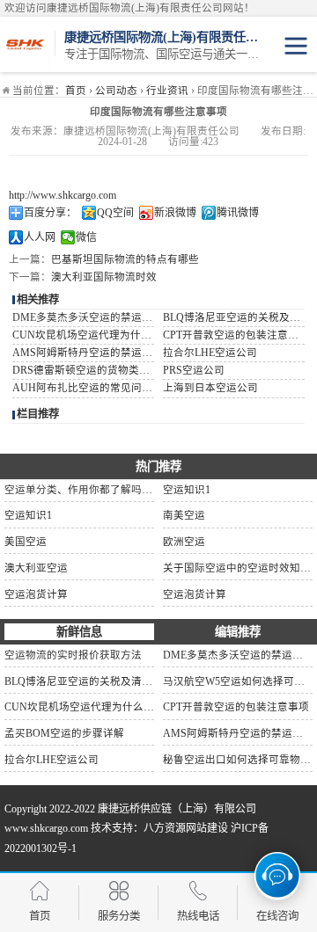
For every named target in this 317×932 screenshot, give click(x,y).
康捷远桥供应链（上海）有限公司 (177, 809)
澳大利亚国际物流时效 (104, 277)
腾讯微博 (238, 213)
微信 (86, 237)
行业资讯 (167, 90)
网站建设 (207, 828)
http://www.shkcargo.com (62, 195)
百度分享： (50, 213)
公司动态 (116, 90)
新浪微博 (175, 213)
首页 (75, 90)
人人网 (39, 237)
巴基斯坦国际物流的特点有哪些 (125, 259)
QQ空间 (115, 213)
